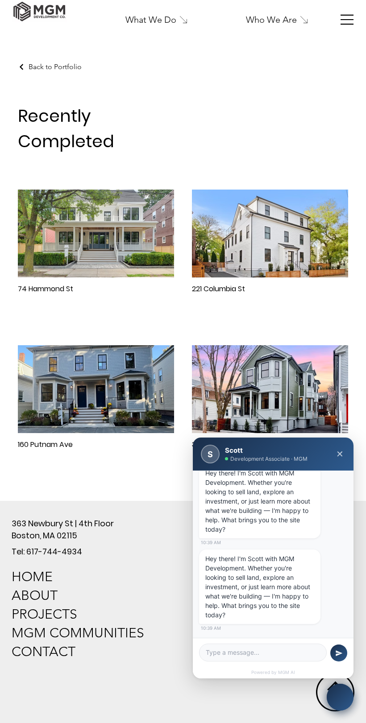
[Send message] (338, 653)
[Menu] (347, 19)
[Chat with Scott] (340, 697)
